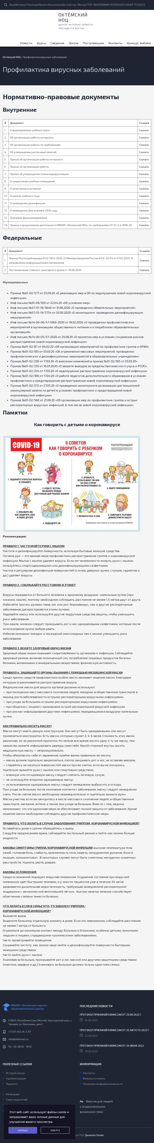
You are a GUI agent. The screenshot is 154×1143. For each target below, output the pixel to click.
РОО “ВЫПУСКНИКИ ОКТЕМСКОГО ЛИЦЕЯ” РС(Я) (114, 4)
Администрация (16, 1078)
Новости (26, 41)
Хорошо (23, 1130)
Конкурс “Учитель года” (20, 1088)
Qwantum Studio (94, 1135)
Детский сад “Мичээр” (74, 4)
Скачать (144, 130)
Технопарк (33, 4)
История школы (15, 1073)
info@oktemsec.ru (18, 1039)
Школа (73, 41)
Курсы (41, 41)
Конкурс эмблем (139, 41)
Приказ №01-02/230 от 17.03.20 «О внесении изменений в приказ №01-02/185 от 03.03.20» (73, 361)
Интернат (21, 4)
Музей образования (50, 4)
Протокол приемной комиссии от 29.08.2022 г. (111, 1014)
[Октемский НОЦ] (38, 1007)
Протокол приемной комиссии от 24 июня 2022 (112, 1045)
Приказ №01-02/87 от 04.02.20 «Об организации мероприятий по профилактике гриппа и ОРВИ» (79, 346)
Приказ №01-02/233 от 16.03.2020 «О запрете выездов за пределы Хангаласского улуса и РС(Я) (78, 366)
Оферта (55, 1130)
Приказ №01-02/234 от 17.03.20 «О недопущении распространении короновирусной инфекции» (78, 371)
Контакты (115, 41)
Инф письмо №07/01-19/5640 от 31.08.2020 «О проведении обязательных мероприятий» (73, 307)
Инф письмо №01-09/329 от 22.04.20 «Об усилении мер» (50, 302)
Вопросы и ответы (94, 1078)
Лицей (12, 4)
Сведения (57, 41)
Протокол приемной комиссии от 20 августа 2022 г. (115, 1030)
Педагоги (12, 1083)
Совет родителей (16, 1099)
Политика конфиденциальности (103, 1083)
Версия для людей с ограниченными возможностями (96, 1106)
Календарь (13, 1094)
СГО (143, 4)
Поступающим (93, 41)
